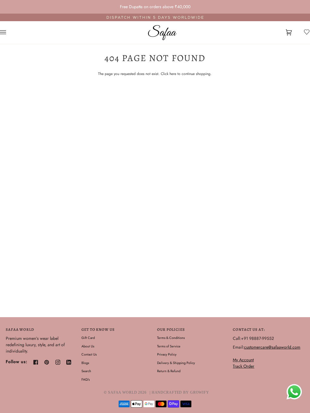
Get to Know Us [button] (97, 329)
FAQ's (85, 379)
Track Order (243, 366)
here (173, 73)
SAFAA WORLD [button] (20, 329)
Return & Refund (168, 371)
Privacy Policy (166, 354)
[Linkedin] (68, 362)
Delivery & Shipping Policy (176, 362)
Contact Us (89, 354)
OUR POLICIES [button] (171, 329)
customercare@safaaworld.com (272, 347)
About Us (87, 346)
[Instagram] (57, 362)
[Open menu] (9, 32)
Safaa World (122, 392)
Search (86, 371)
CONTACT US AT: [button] (249, 329)
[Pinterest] (46, 362)
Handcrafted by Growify (180, 392)
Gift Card (88, 337)
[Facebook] (35, 362)
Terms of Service (168, 346)
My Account (243, 360)
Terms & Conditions (171, 337)
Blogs (85, 362)
